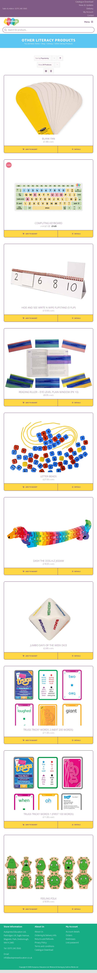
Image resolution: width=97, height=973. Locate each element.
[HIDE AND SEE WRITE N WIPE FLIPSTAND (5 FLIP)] (48, 245)
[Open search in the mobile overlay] (48, 30)
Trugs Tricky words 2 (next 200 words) (48, 729)
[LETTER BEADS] (48, 414)
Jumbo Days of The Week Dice (48, 645)
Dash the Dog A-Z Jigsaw (48, 560)
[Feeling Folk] (48, 836)
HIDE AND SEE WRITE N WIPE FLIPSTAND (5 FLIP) (48, 307)
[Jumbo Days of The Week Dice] (48, 583)
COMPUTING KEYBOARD (48, 223)
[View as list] (51, 71)
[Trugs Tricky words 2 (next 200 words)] (48, 668)
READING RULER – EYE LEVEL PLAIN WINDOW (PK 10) (48, 392)
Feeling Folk (49, 898)
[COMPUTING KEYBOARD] (48, 161)
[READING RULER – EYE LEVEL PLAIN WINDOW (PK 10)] (48, 330)
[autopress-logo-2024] (11, 18)
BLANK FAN (48, 138)
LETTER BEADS (48, 476)
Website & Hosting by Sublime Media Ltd (64, 967)
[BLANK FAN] (48, 77)
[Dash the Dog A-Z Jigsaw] (48, 499)
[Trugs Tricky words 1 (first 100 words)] (48, 752)
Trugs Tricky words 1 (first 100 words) (49, 814)
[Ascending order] (60, 58)
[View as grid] (46, 71)
